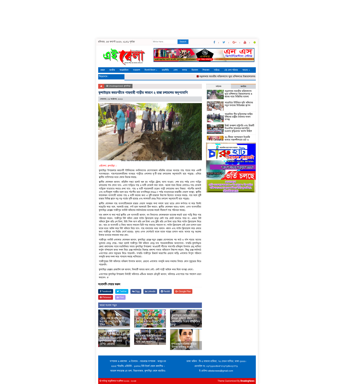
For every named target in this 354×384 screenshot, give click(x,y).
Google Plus (184, 291)
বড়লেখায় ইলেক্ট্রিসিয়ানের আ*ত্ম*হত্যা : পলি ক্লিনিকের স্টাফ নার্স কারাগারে (150, 339)
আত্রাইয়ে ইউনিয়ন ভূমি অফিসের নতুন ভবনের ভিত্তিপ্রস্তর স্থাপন (239, 104)
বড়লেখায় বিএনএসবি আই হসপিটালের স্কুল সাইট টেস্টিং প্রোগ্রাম (113, 341)
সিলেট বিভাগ (150, 70)
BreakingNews (247, 381)
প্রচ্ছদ (102, 70)
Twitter (123, 291)
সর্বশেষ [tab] (218, 86)
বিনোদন (195, 70)
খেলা (175, 70)
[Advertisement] (83, 19)
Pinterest (106, 297)
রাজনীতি (165, 70)
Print (121, 297)
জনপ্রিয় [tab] (243, 86)
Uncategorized (116, 86)
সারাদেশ (136, 70)
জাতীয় (112, 70)
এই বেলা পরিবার (231, 70)
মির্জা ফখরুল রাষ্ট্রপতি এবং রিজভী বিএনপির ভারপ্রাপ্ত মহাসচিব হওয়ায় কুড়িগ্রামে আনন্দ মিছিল (239, 128)
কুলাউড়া (127, 86)
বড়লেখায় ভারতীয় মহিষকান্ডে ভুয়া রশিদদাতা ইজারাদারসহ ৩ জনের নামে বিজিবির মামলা (232, 76)
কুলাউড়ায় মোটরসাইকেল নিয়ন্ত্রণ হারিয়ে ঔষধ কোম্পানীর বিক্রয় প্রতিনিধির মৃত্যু (185, 320)
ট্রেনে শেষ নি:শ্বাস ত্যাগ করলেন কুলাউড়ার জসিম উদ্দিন (112, 321)
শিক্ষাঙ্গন (206, 70)
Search (183, 41)
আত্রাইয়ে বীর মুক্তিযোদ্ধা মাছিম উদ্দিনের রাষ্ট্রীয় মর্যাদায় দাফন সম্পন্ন (239, 117)
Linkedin (151, 291)
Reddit (166, 291)
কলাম (184, 70)
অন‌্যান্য (245, 70)
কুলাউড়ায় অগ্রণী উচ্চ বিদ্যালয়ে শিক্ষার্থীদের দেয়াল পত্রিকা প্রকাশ (147, 321)
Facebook (106, 291)
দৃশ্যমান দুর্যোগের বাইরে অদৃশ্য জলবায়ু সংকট (183, 345)
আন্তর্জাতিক (123, 70)
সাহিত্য (217, 70)
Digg (137, 291)
